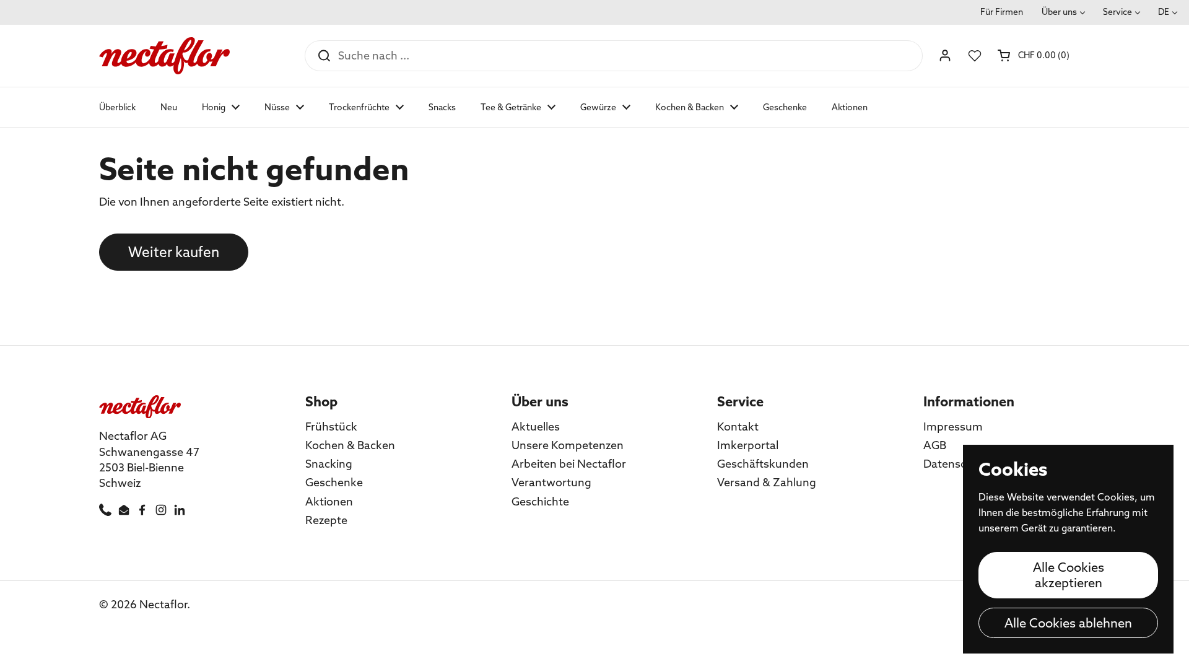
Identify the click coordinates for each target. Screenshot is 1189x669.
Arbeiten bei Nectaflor (569, 464)
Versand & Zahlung (766, 482)
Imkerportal (747, 445)
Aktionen (329, 501)
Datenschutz (956, 464)
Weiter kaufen (173, 252)
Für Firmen (1001, 11)
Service (1117, 11)
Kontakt (738, 426)
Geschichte (540, 501)
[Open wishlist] (975, 56)
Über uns (1059, 11)
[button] (1034, 55)
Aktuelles (536, 426)
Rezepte (326, 520)
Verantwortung (551, 482)
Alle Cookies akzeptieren (1068, 574)
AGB (934, 445)
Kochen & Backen (350, 445)
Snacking (328, 464)
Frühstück (331, 426)
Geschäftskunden (763, 464)
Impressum (953, 426)
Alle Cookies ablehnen (1068, 623)
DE (1163, 11)
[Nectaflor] (164, 55)
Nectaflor (163, 604)
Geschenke (334, 482)
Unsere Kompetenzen (568, 445)
